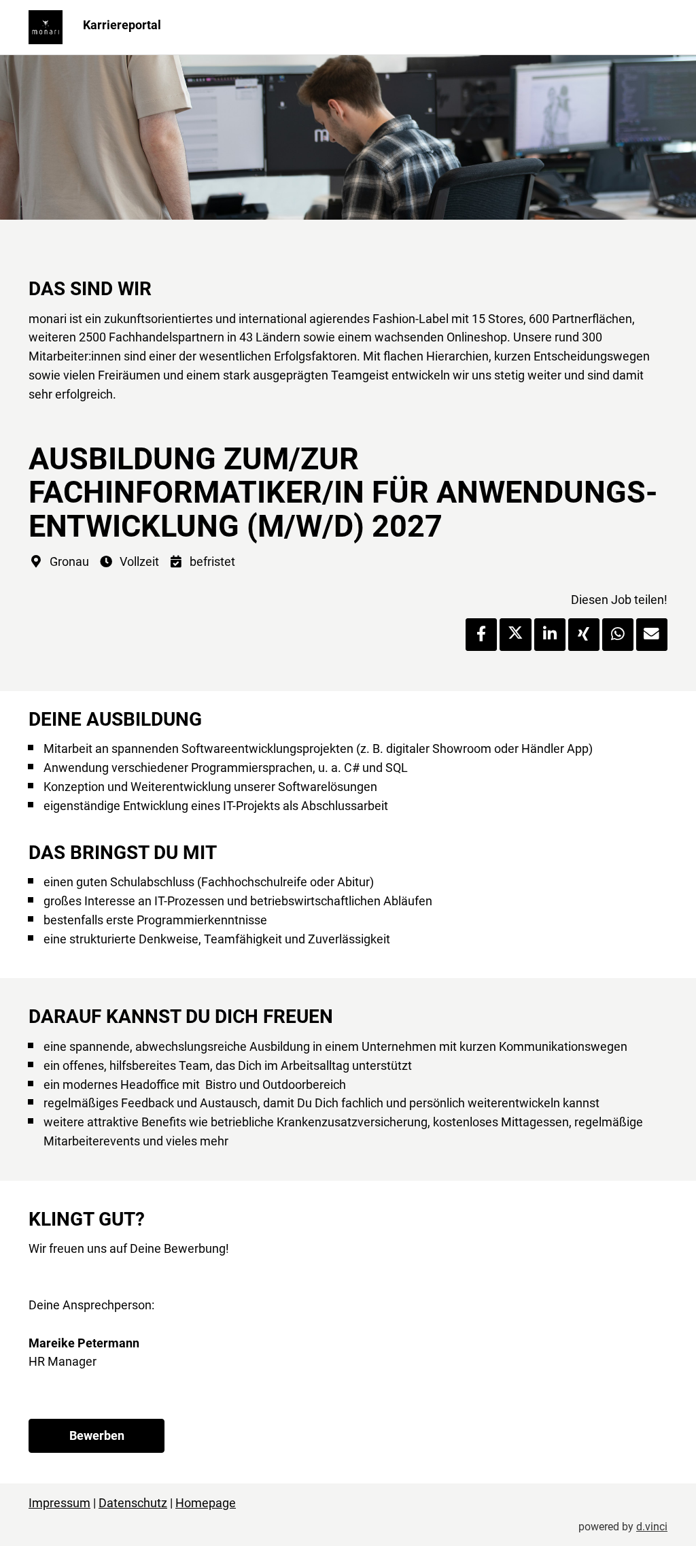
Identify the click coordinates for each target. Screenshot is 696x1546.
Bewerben (96, 1435)
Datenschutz (133, 1503)
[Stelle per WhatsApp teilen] (617, 634)
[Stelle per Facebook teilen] (481, 634)
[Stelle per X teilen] (515, 634)
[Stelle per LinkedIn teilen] (550, 634)
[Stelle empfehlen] (651, 634)
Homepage (205, 1503)
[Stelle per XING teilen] (583, 634)
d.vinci (651, 1526)
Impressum (59, 1503)
